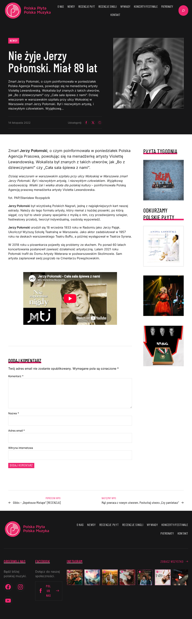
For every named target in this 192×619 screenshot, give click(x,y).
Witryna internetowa (20, 447)
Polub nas (48, 590)
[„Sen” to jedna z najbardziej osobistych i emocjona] (92, 577)
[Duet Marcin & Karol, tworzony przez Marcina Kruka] (145, 577)
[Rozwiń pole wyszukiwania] (183, 10)
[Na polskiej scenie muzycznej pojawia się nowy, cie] (127, 577)
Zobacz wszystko (172, 561)
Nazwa (13, 413)
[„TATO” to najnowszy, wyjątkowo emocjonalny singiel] (163, 577)
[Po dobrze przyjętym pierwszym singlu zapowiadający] (74, 577)
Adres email (16, 430)
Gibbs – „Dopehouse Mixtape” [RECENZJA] (37, 502)
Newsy (14, 40)
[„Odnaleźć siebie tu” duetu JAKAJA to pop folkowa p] (110, 577)
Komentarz (15, 376)
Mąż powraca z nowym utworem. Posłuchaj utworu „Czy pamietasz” (140, 502)
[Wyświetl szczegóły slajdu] (163, 295)
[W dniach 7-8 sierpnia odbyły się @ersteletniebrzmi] (180, 577)
